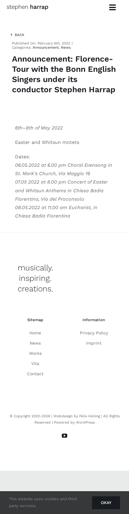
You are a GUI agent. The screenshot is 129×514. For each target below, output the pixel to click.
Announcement (46, 47)
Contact (35, 373)
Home (35, 332)
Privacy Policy (94, 332)
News (65, 47)
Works (35, 353)
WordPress (85, 422)
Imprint (93, 343)
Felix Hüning (89, 416)
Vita (35, 363)
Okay (106, 502)
